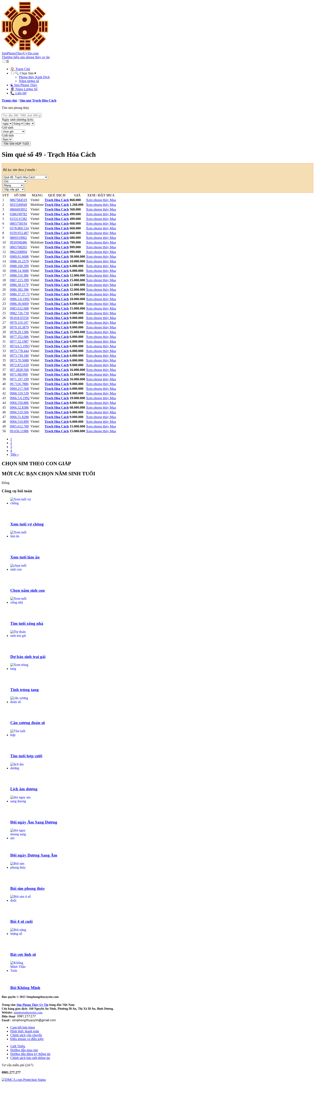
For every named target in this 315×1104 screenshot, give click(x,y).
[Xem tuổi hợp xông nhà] (20, 602)
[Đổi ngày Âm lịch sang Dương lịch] (20, 801)
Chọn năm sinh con (27, 590)
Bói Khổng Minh (25, 987)
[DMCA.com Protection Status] (24, 1079)
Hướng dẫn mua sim (24, 1050)
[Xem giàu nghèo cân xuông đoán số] (20, 702)
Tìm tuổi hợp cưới (26, 756)
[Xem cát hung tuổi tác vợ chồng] (20, 503)
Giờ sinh (7, 127)
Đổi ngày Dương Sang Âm (33, 855)
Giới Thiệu (17, 1046)
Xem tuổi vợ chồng (27, 524)
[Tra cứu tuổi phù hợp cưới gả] (20, 735)
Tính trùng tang (24, 689)
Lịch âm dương (24, 789)
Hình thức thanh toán (24, 1031)
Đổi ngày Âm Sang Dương (33, 822)
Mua (113, 200)
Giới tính (8, 135)
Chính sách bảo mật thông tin (30, 1058)
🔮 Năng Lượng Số (24, 89)
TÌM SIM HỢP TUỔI (16, 143)
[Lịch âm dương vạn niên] (20, 768)
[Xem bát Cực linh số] (20, 933)
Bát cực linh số (23, 954)
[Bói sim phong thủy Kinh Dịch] (20, 867)
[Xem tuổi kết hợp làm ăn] (20, 536)
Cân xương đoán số (27, 722)
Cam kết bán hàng (22, 1027)
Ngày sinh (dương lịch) (17, 119)
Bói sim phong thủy (27, 888)
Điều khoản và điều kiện (27, 1039)
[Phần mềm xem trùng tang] (20, 668)
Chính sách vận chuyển (26, 1035)
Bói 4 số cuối (21, 921)
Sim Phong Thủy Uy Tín (32, 1004)
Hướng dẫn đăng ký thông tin (30, 1054)
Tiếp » (14, 454)
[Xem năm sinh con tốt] (20, 569)
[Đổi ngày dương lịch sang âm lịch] (20, 838)
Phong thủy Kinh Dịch (34, 77)
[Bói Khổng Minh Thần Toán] (20, 970)
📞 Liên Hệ (18, 93)
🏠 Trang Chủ (20, 69)
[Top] (6, 1100)
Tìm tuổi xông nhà (26, 623)
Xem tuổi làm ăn (25, 557)
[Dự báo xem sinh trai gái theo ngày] (20, 635)
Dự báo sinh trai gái (27, 656)
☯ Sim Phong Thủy (23, 85)
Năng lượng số (29, 81)
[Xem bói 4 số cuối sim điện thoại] (20, 900)
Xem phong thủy (98, 200)
